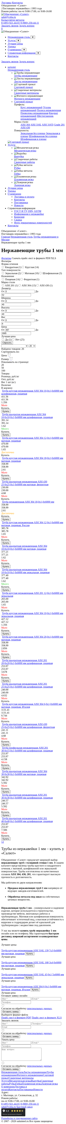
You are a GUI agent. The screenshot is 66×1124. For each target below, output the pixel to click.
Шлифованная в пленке (33, 139)
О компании (15, 49)
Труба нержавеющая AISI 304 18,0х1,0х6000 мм (28, 501)
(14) (32, 267)
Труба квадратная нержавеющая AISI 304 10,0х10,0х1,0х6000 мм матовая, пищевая (24, 547)
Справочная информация (22, 53)
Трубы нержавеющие (25, 75)
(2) (13, 273)
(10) (32, 273)
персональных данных (39, 1008)
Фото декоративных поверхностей (33, 222)
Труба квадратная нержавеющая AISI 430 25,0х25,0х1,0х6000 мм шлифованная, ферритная (28, 725)
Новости (19, 205)
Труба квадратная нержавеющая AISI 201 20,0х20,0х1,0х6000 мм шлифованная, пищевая (27, 662)
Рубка (17, 168)
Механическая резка (25, 150)
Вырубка (19, 156)
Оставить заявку (11, 1011)
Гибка (17, 173)
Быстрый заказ (24, 1106)
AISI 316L (35, 124)
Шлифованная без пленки (43, 136)
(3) (52, 273)
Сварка (18, 219)
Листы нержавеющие (25, 81)
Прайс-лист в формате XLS (47, 1017)
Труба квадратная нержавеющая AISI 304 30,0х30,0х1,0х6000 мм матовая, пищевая (24, 773)
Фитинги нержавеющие (27, 98)
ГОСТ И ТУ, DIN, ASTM (27, 211)
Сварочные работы (24, 162)
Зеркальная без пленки (33, 133)
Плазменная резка (24, 179)
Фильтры (6, 258)
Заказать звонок (10, 25)
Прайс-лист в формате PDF (16, 1017)
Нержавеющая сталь (19, 37)
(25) (19, 339)
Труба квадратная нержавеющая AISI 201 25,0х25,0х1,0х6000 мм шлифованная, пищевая (27, 685)
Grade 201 (59, 124)
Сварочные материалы (26, 93)
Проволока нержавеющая (34, 113)
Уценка (12, 46)
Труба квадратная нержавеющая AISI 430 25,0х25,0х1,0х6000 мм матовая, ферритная (24, 483)
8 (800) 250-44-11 (30, 22)
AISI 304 (25, 124)
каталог (12, 67)
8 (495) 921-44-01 (10, 22)
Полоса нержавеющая (49, 110)
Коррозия (19, 217)
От (3, 291)
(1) (13, 267)
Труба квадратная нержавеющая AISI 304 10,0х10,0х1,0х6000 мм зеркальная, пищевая (25, 571)
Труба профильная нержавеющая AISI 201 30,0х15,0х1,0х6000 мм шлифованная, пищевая (27, 749)
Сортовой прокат (23, 87)
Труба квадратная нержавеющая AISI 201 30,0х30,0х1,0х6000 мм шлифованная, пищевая (27, 796)
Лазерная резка (22, 185)
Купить (6, 411)
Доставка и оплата (24, 196)
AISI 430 (25, 127)
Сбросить (7, 343)
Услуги (12, 40)
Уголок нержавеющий (36, 109)
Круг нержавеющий (31, 107)
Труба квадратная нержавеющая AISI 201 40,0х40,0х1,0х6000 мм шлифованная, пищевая (27, 820)
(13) (29, 285)
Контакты (17, 2)
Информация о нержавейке (29, 214)
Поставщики (21, 202)
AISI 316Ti (47, 124)
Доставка (6, 2)
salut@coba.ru (8, 17)
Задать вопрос (27, 25)
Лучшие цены (15, 43)
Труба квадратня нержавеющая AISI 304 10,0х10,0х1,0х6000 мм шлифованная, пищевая (27, 416)
